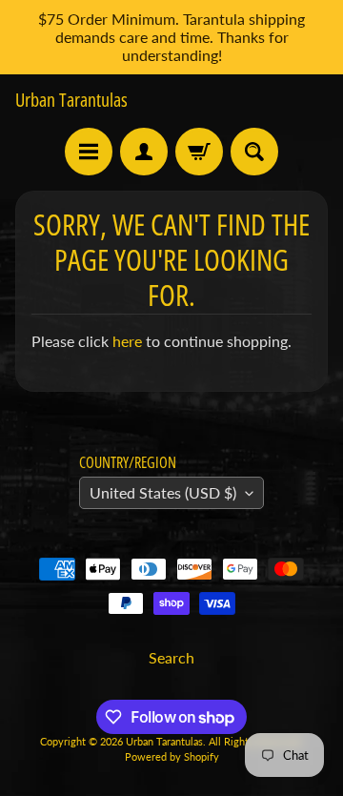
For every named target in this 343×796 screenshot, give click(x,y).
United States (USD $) (163, 492)
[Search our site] (254, 151)
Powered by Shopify (172, 756)
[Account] (144, 151)
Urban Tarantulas (71, 100)
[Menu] (88, 151)
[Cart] (199, 151)
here (127, 341)
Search (171, 657)
